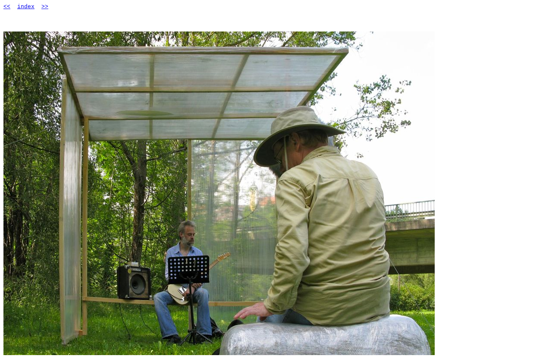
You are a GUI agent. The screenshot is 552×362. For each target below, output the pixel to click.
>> (44, 6)
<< (6, 6)
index (25, 6)
